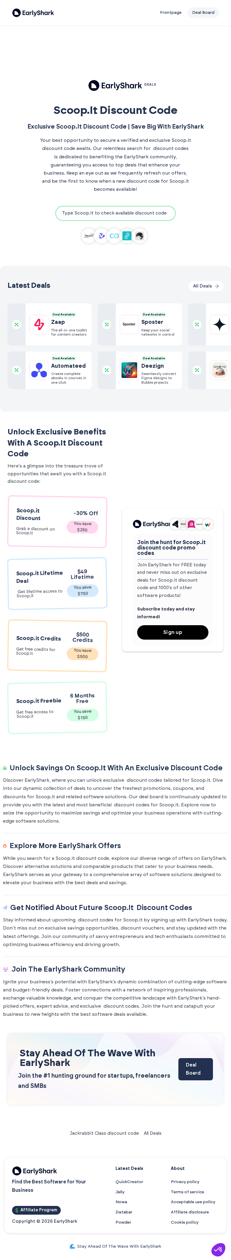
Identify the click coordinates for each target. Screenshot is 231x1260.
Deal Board (193, 1069)
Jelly (120, 1192)
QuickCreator (129, 1182)
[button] (218, 1250)
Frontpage (171, 13)
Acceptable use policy (193, 1202)
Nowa (121, 1202)
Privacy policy (185, 1182)
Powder (123, 1222)
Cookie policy (185, 1222)
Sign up (173, 632)
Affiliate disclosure (190, 1212)
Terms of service (187, 1192)
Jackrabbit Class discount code (104, 1133)
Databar (124, 1212)
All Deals (153, 1133)
